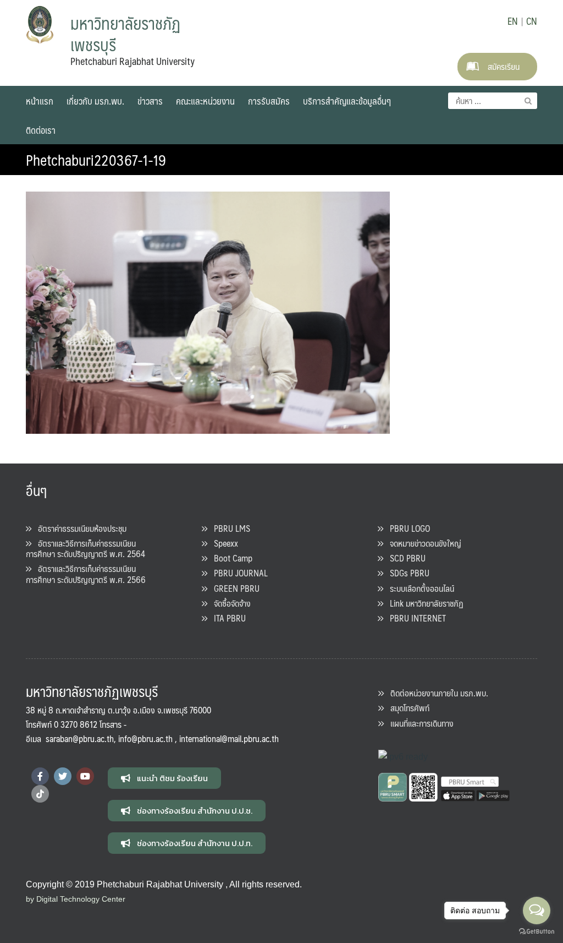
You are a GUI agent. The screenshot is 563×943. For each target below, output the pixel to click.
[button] (164, 778)
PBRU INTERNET (414, 618)
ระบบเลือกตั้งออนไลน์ (418, 588)
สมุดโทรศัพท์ (406, 707)
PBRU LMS (228, 528)
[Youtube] (85, 776)
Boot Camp (229, 557)
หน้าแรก (39, 100)
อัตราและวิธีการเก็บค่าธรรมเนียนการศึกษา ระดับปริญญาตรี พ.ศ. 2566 (86, 573)
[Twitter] (62, 776)
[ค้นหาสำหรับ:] (492, 100)
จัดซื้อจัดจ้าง (229, 603)
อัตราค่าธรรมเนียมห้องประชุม (78, 528)
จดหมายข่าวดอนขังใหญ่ (422, 543)
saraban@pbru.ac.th (80, 738)
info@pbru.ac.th (145, 738)
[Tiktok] (40, 794)
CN (531, 21)
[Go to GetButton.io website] (536, 931)
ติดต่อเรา (41, 130)
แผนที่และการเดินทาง (419, 723)
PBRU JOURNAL (237, 572)
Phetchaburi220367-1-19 (96, 160)
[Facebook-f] (40, 776)
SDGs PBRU (406, 572)
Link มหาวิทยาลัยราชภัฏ (423, 603)
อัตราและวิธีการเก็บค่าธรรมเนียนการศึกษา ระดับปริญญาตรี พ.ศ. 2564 (85, 548)
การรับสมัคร (269, 100)
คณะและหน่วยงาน (205, 100)
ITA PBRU (226, 618)
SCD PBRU (404, 557)
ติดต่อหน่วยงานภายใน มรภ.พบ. (436, 692)
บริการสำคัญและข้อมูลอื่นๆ (347, 100)
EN (512, 21)
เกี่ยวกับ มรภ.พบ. (95, 100)
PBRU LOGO (406, 528)
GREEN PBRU (233, 588)
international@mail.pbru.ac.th (229, 738)
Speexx (222, 543)
